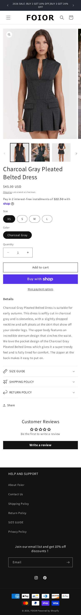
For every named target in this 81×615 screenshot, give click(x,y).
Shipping (7, 192)
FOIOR (34, 610)
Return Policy (17, 513)
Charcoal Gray (17, 235)
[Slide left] (4, 153)
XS (9, 219)
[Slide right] (76, 153)
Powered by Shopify (48, 610)
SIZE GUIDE (15, 522)
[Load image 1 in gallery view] (19, 152)
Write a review (40, 445)
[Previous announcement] (7, 5)
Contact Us (15, 494)
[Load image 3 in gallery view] (61, 152)
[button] (8, 17)
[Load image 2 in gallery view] (40, 152)
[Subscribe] (67, 562)
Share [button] (11, 405)
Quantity (8, 244)
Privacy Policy (17, 531)
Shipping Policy (18, 504)
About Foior (16, 485)
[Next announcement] (73, 5)
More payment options (40, 289)
